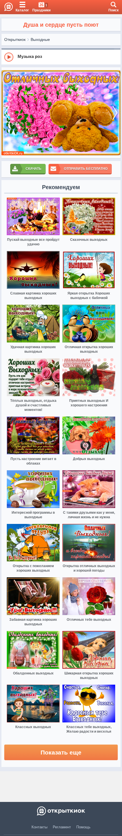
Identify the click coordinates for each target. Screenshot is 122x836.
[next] (115, 112)
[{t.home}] (61, 811)
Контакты (39, 827)
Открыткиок (15, 39)
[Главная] (6, 7)
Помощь (83, 827)
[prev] (7, 112)
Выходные (40, 39)
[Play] (8, 57)
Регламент (62, 827)
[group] (61, 56)
